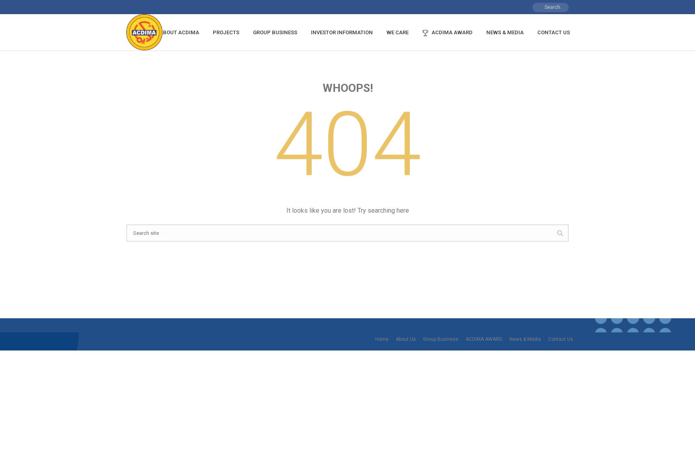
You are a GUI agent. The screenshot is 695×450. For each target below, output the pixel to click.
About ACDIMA (179, 32)
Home (382, 339)
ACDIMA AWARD (452, 32)
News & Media (505, 32)
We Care (398, 32)
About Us (406, 339)
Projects (226, 32)
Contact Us (553, 32)
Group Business (275, 32)
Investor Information (342, 32)
